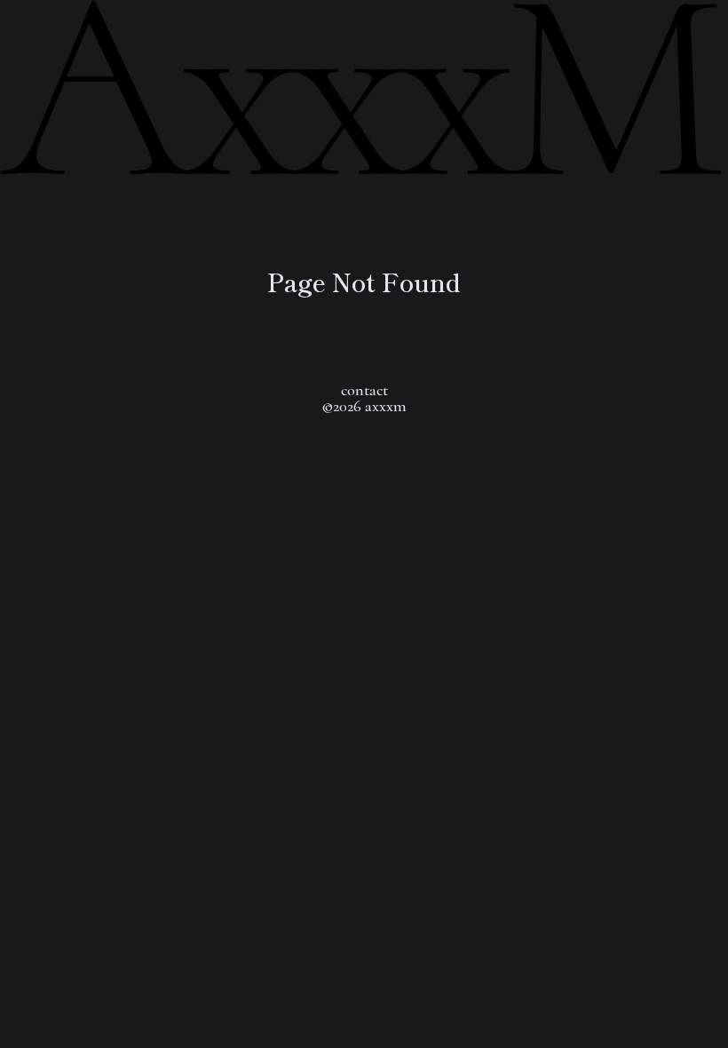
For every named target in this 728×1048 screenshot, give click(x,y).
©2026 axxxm (364, 406)
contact (364, 390)
